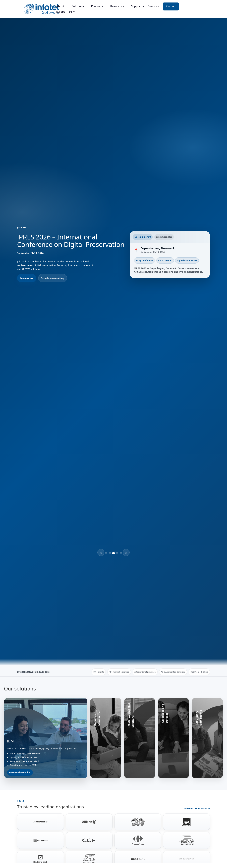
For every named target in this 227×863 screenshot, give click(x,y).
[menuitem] (65, 13)
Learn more (26, 278)
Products (97, 6)
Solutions (78, 6)
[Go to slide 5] (121, 553)
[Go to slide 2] (110, 553)
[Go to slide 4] (117, 553)
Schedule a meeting (52, 278)
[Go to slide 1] (106, 553)
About (60, 6)
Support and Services (145, 6)
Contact (170, 6)
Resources (117, 6)
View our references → (197, 808)
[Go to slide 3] (113, 553)
